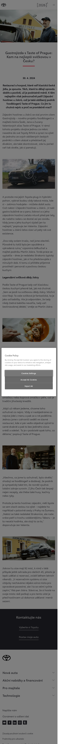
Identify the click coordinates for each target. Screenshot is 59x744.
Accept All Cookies (29, 379)
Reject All (29, 386)
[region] (29, 372)
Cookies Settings (28, 373)
